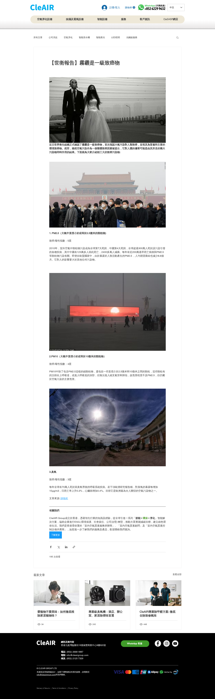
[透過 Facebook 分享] (50, 546)
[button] (130, 7)
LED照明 (115, 37)
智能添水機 (84, 37)
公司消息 (53, 37)
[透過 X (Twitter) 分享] (58, 546)
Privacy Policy (73, 688)
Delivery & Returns (43, 688)
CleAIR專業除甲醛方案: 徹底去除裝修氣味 (157, 613)
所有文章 (38, 37)
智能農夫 (100, 37)
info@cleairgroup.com (77, 655)
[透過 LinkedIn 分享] (66, 546)
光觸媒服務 (131, 37)
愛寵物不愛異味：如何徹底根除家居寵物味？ (55, 613)
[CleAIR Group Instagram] (166, 643)
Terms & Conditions (59, 688)
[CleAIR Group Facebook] (158, 643)
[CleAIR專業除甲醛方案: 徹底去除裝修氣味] (158, 593)
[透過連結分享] (73, 546)
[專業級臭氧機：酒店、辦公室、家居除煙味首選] (107, 593)
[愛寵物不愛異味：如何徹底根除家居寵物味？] (56, 593)
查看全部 (177, 574)
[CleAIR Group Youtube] (175, 643)
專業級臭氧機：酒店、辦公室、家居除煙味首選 (106, 613)
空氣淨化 (68, 37)
